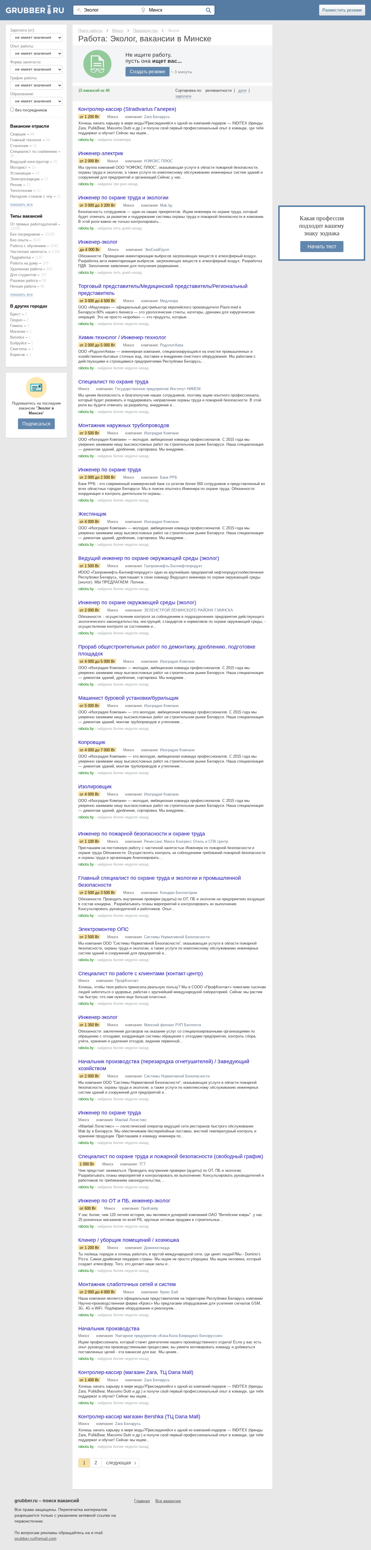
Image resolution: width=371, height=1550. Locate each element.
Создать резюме (147, 71)
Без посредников (25, 234)
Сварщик (18, 134)
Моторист (18, 167)
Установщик (20, 173)
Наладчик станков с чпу (31, 196)
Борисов (17, 354)
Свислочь (18, 349)
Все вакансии (168, 1500)
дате (242, 90)
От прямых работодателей (33, 224)
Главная (142, 1500)
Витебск (17, 337)
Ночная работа (23, 286)
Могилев (17, 331)
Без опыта (19, 240)
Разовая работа (24, 280)
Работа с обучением (28, 246)
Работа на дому (24, 263)
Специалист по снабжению (33, 151)
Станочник (19, 146)
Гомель (16, 326)
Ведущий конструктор (29, 161)
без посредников (31, 110)
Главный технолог (26, 140)
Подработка (20, 257)
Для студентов (23, 275)
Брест (15, 314)
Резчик (16, 185)
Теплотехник (21, 190)
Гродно (16, 320)
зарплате (183, 96)
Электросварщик (25, 179)
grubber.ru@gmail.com (35, 1538)
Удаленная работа (26, 269)
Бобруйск (18, 343)
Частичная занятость (28, 251)
